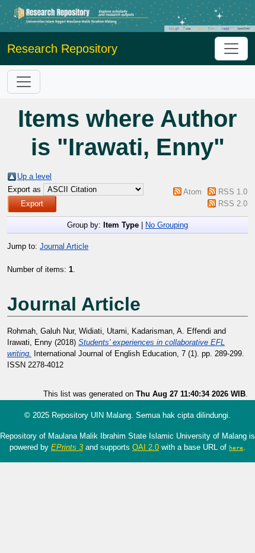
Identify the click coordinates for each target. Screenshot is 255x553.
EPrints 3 (67, 447)
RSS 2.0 (232, 203)
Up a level (34, 176)
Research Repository (62, 48)
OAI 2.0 (145, 447)
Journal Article (64, 246)
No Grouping (166, 224)
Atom (192, 191)
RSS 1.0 (232, 191)
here (236, 447)
